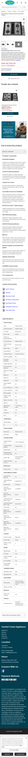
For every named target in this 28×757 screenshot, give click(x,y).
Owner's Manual (10, 289)
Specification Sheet (11, 303)
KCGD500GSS (8, 70)
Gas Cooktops (21, 11)
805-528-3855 (9, 650)
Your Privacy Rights (14, 749)
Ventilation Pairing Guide (12, 299)
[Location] (17, 2)
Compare (11, 116)
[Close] (26, 738)
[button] (2, 2)
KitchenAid (9, 68)
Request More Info (15, 78)
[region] (14, 746)
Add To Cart (14, 74)
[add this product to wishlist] (23, 23)
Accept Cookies (20, 754)
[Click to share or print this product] (23, 19)
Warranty (8, 292)
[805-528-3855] (21, 2)
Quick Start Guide (10, 310)
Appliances (3, 11)
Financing (4, 636)
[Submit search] (24, 7)
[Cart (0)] (25, 2)
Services (3, 632)
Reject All (7, 754)
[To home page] (10, 2)
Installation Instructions (12, 306)
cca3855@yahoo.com (11, 652)
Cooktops (14, 11)
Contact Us (4, 638)
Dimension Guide (10, 296)
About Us (3, 634)
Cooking (9, 11)
